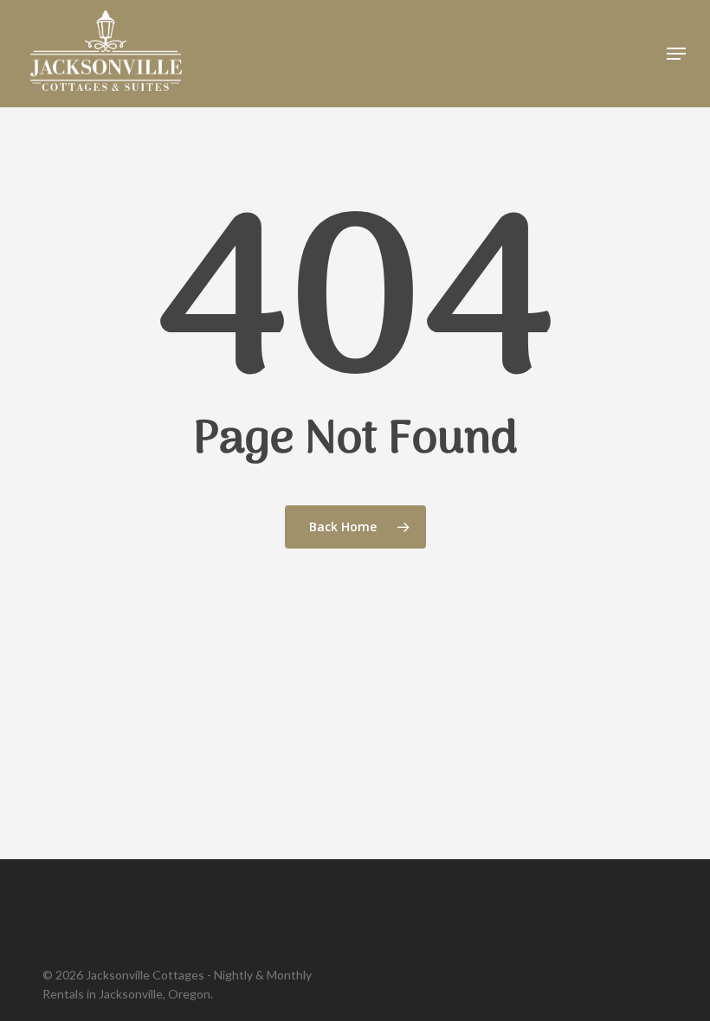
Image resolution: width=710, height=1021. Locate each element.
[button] (676, 53)
